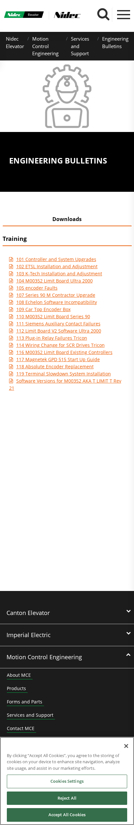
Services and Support (30, 715)
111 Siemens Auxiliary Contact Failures (58, 324)
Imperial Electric (29, 635)
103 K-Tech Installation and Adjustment (59, 273)
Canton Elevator (28, 613)
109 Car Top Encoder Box (43, 309)
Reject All (67, 798)
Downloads (67, 219)
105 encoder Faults (37, 288)
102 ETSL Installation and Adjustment (57, 266)
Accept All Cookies (67, 815)
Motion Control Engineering (45, 46)
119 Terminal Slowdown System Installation (63, 374)
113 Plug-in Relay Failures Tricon (51, 338)
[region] (67, 781)
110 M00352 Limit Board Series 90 (53, 316)
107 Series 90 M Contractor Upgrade (55, 295)
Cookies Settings (67, 781)
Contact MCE (20, 728)
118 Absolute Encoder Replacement (55, 366)
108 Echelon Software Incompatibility (56, 302)
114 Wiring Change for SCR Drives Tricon (60, 345)
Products (16, 688)
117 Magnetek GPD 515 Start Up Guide (58, 359)
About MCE (19, 675)
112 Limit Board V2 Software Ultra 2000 (58, 331)
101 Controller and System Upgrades (56, 259)
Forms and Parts (24, 702)
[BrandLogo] (24, 15)
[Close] (126, 746)
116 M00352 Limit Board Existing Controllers (64, 352)
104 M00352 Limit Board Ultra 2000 (54, 281)
